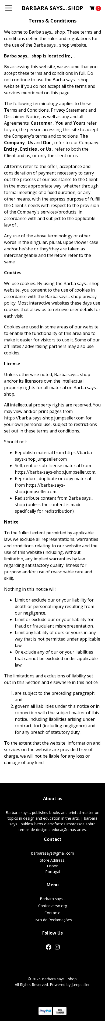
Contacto (52, 912)
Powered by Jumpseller (70, 984)
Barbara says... (52, 898)
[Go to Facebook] (48, 948)
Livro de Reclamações (52, 919)
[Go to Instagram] (57, 948)
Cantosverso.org (52, 905)
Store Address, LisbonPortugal (52, 866)
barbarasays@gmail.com (52, 853)
